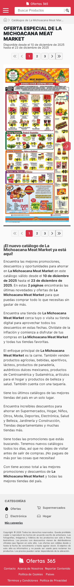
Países (50, 574)
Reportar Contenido (57, 568)
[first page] (14, 56)
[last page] (59, 56)
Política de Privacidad (53, 580)
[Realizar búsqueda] (67, 10)
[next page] (52, 56)
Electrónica (18, 516)
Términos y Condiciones (22, 580)
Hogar (47, 516)
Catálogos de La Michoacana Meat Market (38, 20)
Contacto (10, 568)
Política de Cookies (30, 574)
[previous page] (21, 56)
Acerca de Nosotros (30, 568)
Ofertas (15, 508)
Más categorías (14, 523)
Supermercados (54, 507)
